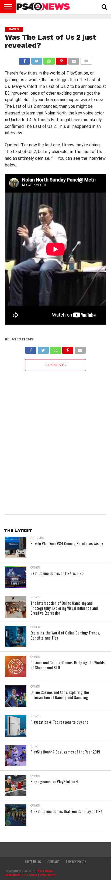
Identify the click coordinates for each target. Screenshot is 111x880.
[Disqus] (55, 438)
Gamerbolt (12, 875)
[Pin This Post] (61, 59)
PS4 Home (29, 875)
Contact (53, 862)
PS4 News (45, 871)
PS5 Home (47, 875)
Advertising (33, 862)
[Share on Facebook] (24, 59)
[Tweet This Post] (36, 59)
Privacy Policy (76, 862)
